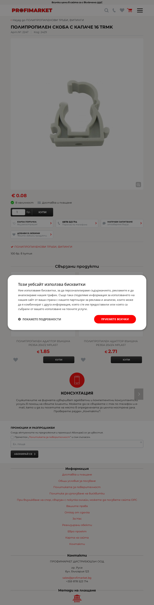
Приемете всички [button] (115, 319)
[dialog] (77, 302)
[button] (39, 319)
